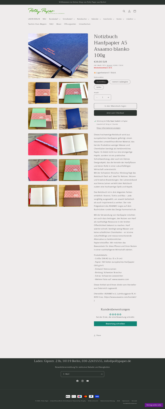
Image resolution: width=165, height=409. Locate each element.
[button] (54, 19)
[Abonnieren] (101, 374)
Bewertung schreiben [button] (115, 324)
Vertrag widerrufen (153, 405)
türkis (99, 87)
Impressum (125, 401)
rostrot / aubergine (120, 82)
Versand (109, 65)
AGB (118, 401)
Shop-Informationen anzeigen (108, 128)
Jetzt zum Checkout (115, 113)
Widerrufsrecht (93, 401)
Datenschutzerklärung (107, 401)
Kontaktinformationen (130, 403)
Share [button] (98, 335)
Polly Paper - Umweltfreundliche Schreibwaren (56, 401)
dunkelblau (101, 82)
